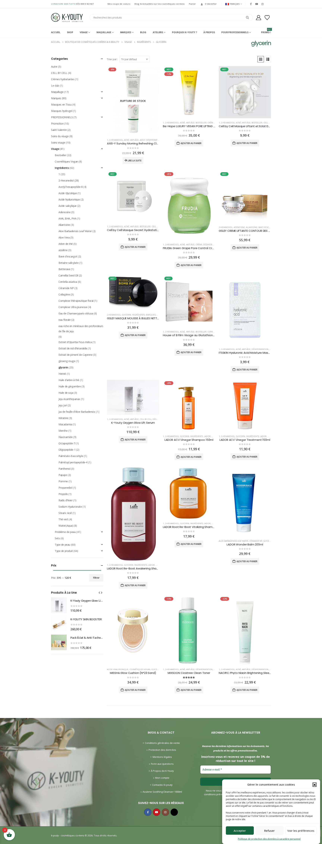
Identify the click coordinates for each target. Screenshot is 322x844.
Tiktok (174, 812)
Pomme (63, 481)
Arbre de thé (66, 244)
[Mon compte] (258, 17)
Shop (70, 32)
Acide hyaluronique (117, 669)
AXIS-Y (142, 140)
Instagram (165, 812)
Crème (211, 122)
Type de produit (64, 551)
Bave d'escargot (266, 227)
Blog (143, 32)
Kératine (63, 418)
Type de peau (62, 544)
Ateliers (158, 32)
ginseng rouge (67, 361)
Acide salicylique (68, 206)
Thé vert (63, 519)
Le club (55, 85)
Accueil (55, 32)
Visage (84, 32)
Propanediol (65, 487)
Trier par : (112, 59)
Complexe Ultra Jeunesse (73, 307)
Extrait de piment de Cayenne (75, 354)
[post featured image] (189, 92)
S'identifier (211, 3)
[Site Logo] (67, 17)
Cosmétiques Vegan (140, 669)
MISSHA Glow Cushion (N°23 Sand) (133, 673)
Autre (54, 66)
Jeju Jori (63, 405)
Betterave (64, 269)
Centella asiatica (68, 282)
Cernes (211, 331)
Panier (192, 3)
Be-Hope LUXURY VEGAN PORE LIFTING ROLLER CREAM (197, 126)
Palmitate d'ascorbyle (71, 456)
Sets (57, 538)
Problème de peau (65, 532)
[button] (314, 784)
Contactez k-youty (162, 784)
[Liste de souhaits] (267, 17)
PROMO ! (266, 31)
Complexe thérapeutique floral (76, 300)
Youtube (156, 812)
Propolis (63, 494)
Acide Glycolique (68, 193)
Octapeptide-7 (67, 443)
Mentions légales (162, 757)
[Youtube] (256, 3)
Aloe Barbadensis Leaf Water (233, 541)
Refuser (269, 830)
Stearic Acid (65, 513)
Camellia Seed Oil (68, 275)
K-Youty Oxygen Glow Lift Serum (133, 423)
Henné (62, 373)
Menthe (63, 430)
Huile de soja (66, 392)
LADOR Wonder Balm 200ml (245, 544)
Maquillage (104, 32)
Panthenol (64, 468)
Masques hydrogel (61, 111)
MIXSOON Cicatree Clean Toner (189, 673)
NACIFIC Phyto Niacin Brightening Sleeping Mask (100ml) (256, 673)
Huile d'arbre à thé (69, 380)
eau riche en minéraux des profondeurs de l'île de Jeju (81, 328)
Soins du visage (60, 136)
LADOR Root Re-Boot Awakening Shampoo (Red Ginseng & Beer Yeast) (155, 568)
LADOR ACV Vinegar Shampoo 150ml (189, 440)
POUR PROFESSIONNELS (234, 32)
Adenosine (239, 227)
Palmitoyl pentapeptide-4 (73, 462)
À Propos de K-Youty (162, 771)
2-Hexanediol (116, 140)
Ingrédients (138, 314)
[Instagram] (262, 3)
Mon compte (162, 777)
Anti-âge (134, 140)
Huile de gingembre (70, 386)
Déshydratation (154, 140)
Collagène (64, 294)
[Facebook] (250, 3)
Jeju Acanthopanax (69, 399)
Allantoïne (251, 227)
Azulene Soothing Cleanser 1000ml (162, 791)
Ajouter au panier (191, 143)
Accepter (240, 830)
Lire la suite (134, 160)
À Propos (209, 32)
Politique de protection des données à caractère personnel (269, 838)
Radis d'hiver (66, 500)
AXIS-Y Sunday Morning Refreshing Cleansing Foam (141, 143)
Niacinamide (65, 437)
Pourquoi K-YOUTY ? (184, 32)
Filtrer (96, 577)
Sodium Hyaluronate (70, 506)
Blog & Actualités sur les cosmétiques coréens (159, 3)
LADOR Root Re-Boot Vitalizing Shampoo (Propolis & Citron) (203, 527)
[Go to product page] (59, 605)
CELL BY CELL (269, 122)
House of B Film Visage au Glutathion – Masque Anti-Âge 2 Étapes (207, 335)
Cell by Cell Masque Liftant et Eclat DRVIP (246, 126)
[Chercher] (247, 17)
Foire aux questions (162, 763)
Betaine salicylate (68, 263)
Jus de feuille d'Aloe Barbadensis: (77, 411)
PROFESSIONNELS (62, 117)
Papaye (63, 475)
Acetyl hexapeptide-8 (71, 187)
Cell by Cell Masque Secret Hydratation (133, 230)
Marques (125, 32)
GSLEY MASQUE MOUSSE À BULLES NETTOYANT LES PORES (143, 318)
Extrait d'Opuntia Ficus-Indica (75, 342)
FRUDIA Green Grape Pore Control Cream (190, 248)
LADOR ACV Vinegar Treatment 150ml (245, 440)
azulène (63, 250)
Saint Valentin (59, 130)
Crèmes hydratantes (62, 79)
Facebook (147, 812)
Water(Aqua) (66, 525)
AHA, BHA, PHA (67, 218)
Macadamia (65, 424)
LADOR (207, 436)
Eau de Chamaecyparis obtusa (76, 313)
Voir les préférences (300, 830)
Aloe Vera (64, 237)
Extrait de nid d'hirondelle (73, 348)
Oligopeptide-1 (67, 449)
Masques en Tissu (61, 104)
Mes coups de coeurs (119, 3)
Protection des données (162, 749)
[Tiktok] (268, 3)
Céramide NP (255, 541)
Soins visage (58, 142)
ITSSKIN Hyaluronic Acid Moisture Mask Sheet (248, 353)
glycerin (126, 314)
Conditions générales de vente (162, 743)
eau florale (64, 319)
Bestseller (201, 122)
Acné (126, 140)
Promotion (57, 123)
